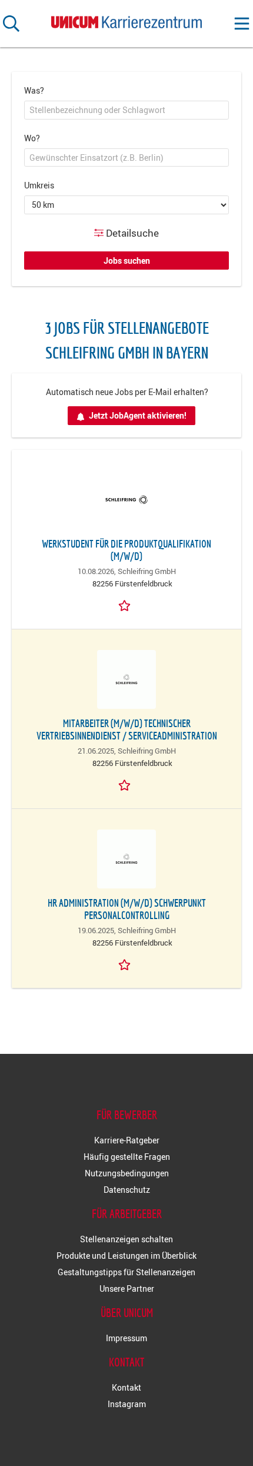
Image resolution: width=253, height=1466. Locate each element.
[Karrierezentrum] (126, 19)
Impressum (126, 1338)
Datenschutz (127, 1189)
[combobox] (126, 110)
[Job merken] (126, 604)
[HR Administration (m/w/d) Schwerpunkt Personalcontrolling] (126, 859)
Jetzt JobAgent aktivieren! (138, 415)
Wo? (32, 138)
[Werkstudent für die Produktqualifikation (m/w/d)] (126, 499)
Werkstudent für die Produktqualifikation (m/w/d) (126, 550)
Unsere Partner (126, 1288)
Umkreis (39, 185)
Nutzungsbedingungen (127, 1173)
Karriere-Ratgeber (126, 1140)
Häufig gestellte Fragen (127, 1156)
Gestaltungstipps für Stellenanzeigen (126, 1272)
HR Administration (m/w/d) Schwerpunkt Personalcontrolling (127, 909)
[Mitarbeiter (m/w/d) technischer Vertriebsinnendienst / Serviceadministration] (126, 679)
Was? (34, 90)
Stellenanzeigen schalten (126, 1239)
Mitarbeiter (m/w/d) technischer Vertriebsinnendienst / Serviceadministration (126, 729)
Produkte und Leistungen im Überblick (126, 1255)
